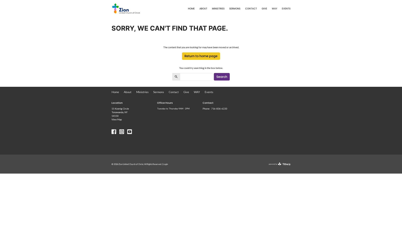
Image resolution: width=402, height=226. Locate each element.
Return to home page (201, 56)
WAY (274, 8)
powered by (278, 166)
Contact (251, 8)
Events (286, 8)
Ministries (218, 8)
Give (264, 8)
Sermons (234, 8)
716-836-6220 (219, 108)
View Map (116, 119)
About (203, 8)
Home (191, 8)
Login (165, 164)
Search (221, 77)
